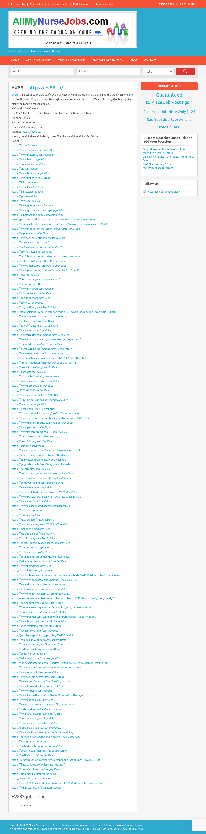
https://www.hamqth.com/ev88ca (31, 565)
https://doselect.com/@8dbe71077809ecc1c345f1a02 (43, 473)
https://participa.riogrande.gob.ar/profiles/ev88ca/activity (46, 736)
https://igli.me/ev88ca (24, 196)
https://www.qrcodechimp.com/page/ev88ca (38, 210)
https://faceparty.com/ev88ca (29, 404)
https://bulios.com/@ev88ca (28, 653)
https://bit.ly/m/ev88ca (25, 168)
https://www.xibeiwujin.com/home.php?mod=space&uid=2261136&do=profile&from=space (66, 575)
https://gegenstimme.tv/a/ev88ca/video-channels (41, 464)
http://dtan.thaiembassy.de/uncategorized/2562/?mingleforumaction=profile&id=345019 (64, 311)
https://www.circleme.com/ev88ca (32, 690)
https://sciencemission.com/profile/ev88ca (37, 625)
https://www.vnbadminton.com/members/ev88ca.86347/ (45, 579)
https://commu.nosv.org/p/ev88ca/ (32, 547)
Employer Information (108, 60)
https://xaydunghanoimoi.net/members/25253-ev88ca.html (46, 667)
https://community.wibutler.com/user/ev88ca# (39, 639)
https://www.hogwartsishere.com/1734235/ (37, 686)
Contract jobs (38, 4)
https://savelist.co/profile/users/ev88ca (35, 630)
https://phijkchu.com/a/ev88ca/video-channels (39, 459)
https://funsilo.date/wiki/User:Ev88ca (33, 538)
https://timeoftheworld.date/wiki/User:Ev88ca (39, 316)
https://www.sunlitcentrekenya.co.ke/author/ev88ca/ (42, 732)
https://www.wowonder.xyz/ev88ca (33, 487)
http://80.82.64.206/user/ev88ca (30, 390)
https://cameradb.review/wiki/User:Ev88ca (37, 344)
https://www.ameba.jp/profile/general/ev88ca (39, 265)
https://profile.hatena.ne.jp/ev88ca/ (33, 251)
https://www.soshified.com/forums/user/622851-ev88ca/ (45, 492)
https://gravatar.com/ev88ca (28, 164)
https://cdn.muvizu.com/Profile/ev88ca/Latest (39, 644)
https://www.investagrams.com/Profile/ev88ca (39, 431)
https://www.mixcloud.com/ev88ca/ (33, 288)
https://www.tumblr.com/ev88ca (31, 173)
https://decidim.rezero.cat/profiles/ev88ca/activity (41, 478)
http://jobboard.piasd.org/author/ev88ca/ (36, 727)
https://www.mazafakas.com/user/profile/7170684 (41, 681)
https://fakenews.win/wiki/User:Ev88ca (34, 723)
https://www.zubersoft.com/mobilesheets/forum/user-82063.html (50, 418)
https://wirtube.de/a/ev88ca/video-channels (38, 709)
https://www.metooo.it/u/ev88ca (31, 501)
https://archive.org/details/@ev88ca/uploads (38, 261)
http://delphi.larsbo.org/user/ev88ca (33, 570)
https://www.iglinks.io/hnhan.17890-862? (36, 394)
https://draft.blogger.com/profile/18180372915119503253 (46, 256)
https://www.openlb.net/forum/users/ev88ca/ (39, 676)
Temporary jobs (105, 4)
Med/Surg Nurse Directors (158, 153)
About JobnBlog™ (38, 60)
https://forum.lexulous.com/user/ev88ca (35, 769)
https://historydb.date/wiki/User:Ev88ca (35, 376)
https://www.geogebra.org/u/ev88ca (33, 205)
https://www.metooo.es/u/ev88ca (32, 330)
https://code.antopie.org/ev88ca (31, 552)
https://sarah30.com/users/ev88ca (32, 441)
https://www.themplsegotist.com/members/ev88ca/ (42, 422)
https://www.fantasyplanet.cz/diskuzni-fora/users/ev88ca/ (46, 339)
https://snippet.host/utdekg (28, 445)
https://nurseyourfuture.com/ (72, 825)
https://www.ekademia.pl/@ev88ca (32, 699)
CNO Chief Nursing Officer (158, 164)
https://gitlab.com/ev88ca (27, 284)
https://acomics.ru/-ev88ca (27, 302)
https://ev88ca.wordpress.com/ (30, 242)
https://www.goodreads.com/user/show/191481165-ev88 (45, 270)
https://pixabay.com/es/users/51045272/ (36, 279)
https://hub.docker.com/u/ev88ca (31, 293)
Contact (150, 60)
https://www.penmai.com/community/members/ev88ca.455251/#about (54, 616)
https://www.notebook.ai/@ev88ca (32, 385)
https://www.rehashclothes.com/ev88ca (35, 672)
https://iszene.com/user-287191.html (33, 408)
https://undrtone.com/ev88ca (29, 510)
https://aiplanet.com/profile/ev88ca (33, 321)
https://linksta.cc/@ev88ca (27, 191)
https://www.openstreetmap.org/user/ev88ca (38, 237)
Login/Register (187, 4)
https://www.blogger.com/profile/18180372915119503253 (46, 228)
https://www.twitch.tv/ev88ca (29, 159)
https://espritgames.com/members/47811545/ (39, 612)
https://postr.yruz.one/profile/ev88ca (34, 718)
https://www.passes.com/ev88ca (31, 427)
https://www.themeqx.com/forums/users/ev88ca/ (41, 584)
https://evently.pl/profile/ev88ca (31, 468)
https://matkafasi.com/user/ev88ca (32, 755)
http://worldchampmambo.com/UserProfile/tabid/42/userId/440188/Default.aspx (60, 662)
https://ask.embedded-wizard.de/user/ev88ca (39, 561)
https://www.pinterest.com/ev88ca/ (33, 154)
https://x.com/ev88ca (24, 145)
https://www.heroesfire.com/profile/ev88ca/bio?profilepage (47, 695)
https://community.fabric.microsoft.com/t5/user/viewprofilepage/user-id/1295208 (60, 224)
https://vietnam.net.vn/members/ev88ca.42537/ (40, 399)
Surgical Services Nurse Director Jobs (164, 149)
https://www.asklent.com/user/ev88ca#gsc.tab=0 (41, 505)
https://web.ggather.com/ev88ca (31, 741)
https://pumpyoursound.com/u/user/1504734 (38, 482)
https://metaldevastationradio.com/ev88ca (37, 746)
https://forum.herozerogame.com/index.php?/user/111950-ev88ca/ (51, 607)
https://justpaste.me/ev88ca (28, 371)
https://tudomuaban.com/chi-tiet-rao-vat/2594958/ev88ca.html (49, 358)
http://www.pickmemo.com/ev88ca (32, 778)
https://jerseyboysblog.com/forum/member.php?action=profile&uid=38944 (56, 759)
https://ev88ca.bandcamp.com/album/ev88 (37, 247)
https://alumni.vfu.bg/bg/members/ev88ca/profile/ (42, 348)
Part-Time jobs (82, 4)
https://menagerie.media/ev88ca (31, 528)
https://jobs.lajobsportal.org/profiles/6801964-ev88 (42, 635)
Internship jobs (59, 4)
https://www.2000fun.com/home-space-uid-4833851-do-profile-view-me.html (57, 783)
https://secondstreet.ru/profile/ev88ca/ (35, 436)
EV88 (15, 94)
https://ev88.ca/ (45, 87)
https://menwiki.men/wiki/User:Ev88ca (34, 367)
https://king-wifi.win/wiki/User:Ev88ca (34, 307)
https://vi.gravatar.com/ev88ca (30, 233)
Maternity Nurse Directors (158, 168)
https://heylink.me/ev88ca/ (27, 187)
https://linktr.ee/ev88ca (25, 182)
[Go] (185, 71)
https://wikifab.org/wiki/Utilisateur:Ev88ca (37, 787)
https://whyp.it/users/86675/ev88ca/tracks (37, 713)
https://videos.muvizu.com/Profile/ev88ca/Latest (40, 455)
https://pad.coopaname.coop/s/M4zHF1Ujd (37, 602)
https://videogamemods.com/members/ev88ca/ (40, 589)
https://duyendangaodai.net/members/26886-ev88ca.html (46, 450)
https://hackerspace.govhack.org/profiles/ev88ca (41, 542)
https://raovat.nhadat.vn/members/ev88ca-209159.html (44, 362)
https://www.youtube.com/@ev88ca (33, 150)
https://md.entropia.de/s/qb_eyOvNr (33, 533)
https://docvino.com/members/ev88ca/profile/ (39, 750)
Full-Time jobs (16, 4)
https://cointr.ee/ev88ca (26, 200)
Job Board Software (102, 825)
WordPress (136, 825)
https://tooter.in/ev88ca (26, 515)
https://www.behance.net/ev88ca (31, 177)
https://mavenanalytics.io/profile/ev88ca (35, 381)
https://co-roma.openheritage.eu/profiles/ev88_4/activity (45, 413)
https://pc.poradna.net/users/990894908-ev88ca (40, 524)
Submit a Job (166, 4)
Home (15, 60)
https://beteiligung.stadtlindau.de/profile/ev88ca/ (41, 556)
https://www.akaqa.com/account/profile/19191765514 (44, 704)
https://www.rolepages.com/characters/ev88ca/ (40, 353)
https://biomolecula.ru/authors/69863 (34, 773)
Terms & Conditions (71, 60)
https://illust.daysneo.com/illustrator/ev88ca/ (38, 764)
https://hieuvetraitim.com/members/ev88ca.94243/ (42, 334)
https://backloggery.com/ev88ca (31, 297)
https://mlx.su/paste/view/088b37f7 (33, 519)
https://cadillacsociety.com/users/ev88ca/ (36, 649)
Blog (134, 60)
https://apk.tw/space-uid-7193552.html (35, 325)
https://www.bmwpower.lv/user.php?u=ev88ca (39, 621)
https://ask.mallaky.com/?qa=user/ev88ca (36, 658)
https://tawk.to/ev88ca (25, 274)
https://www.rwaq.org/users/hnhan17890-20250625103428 (46, 496)
